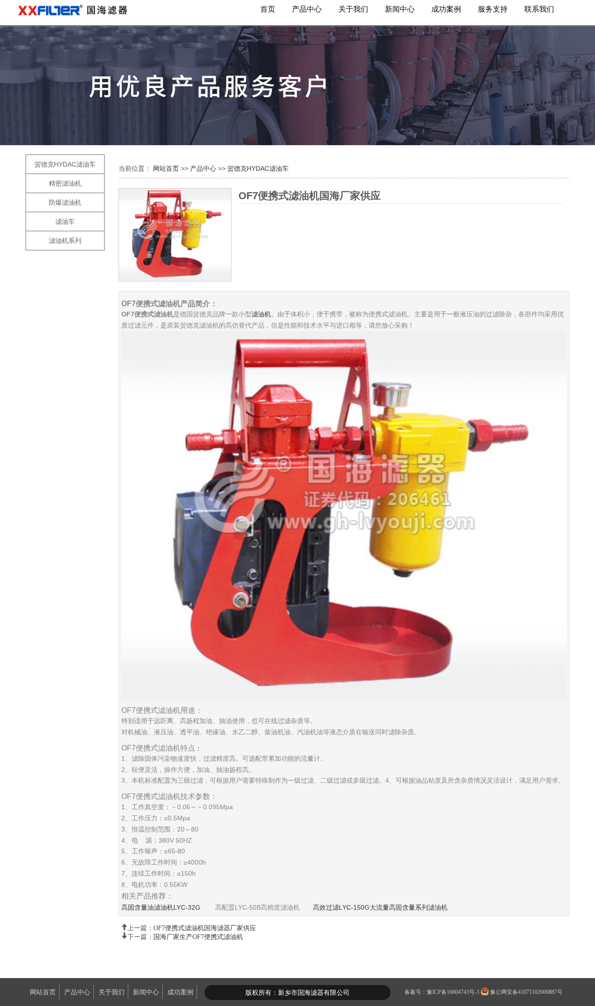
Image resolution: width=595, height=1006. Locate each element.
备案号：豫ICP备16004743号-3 (441, 992)
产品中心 (307, 9)
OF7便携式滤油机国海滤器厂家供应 (204, 927)
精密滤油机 (65, 183)
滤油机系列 (65, 240)
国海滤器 (77, 12)
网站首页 (167, 168)
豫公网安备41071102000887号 (526, 992)
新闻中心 (400, 9)
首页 (267, 9)
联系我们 (539, 9)
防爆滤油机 (65, 202)
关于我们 (353, 9)
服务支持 (493, 9)
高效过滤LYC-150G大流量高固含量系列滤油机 (380, 907)
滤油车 (65, 221)
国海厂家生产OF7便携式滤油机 (198, 935)
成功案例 (446, 9)
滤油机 (261, 314)
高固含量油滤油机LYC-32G (160, 907)
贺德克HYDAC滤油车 (65, 164)
